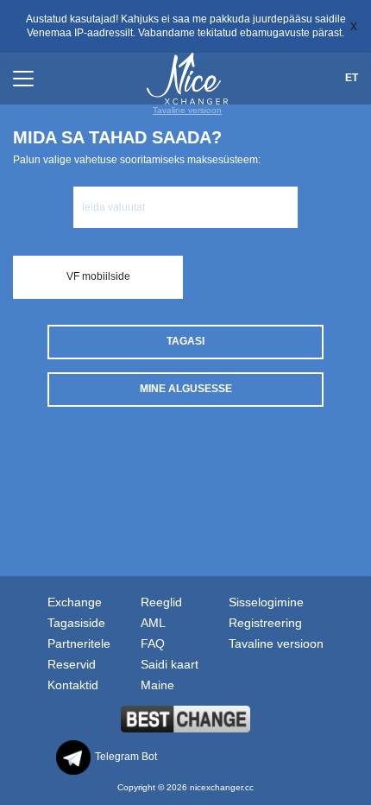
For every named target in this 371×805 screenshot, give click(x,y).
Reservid (71, 664)
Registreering (265, 623)
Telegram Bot (126, 757)
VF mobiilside (98, 276)
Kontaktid (72, 685)
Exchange (74, 602)
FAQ (153, 643)
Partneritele (78, 643)
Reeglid (161, 602)
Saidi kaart (169, 664)
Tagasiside (76, 623)
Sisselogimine (266, 602)
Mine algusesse (186, 389)
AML (153, 623)
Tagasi (185, 341)
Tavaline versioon (187, 110)
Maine (157, 685)
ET (351, 78)
